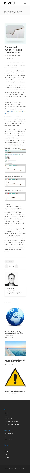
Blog (5, 11)
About (6, 448)
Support (7, 457)
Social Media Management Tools (12, 424)
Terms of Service (9, 433)
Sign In (6, 413)
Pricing (6, 415)
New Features (11, 11)
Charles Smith (10, 55)
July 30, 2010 (18, 55)
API (5, 436)
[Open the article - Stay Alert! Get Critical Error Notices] (15, 377)
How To (8, 394)
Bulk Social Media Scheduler (11, 421)
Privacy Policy (8, 439)
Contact (6, 451)
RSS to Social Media (9, 418)
